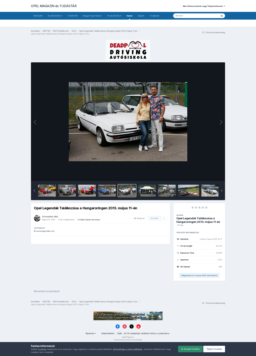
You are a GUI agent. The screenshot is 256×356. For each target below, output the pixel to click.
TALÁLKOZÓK (113, 16)
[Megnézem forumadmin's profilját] (37, 218)
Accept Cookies (191, 349)
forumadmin (47, 216)
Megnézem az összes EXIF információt (199, 275)
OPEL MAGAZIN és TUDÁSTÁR (54, 6)
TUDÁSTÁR (72, 16)
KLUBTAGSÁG (54, 16)
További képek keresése (88, 219)
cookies (42, 349)
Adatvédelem (107, 333)
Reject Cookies (214, 349)
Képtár (130, 16)
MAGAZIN (38, 16)
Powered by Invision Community (128, 340)
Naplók (141, 16)
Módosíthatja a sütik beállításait (127, 349)
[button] (34, 190)
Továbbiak (154, 16)
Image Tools (213, 176)
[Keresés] (222, 15)
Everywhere (209, 16)
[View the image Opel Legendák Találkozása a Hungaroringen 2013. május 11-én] (47, 191)
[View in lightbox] (128, 121)
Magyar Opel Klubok (92, 16)
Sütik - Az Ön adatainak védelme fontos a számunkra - (143, 333)
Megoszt (140, 218)
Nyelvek (90, 333)
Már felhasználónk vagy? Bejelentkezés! (203, 6)
